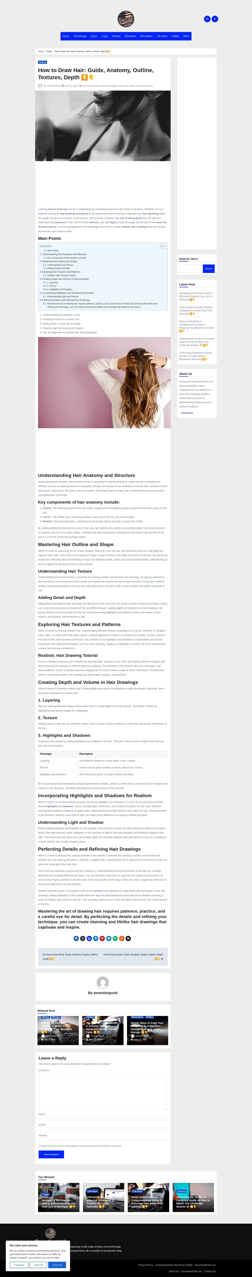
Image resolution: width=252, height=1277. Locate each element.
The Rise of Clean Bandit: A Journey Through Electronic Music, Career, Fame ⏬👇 (102, 1028)
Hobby (175, 36)
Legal (105, 36)
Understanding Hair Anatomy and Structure (64, 254)
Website (43, 1135)
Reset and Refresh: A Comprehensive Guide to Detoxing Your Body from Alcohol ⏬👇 (147, 1202)
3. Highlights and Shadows (59, 289)
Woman (116, 36)
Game (94, 36)
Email (42, 1125)
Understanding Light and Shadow (62, 296)
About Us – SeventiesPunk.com (185, 1271)
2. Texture (51, 286)
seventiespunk (53, 85)
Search (208, 268)
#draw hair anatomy (91, 86)
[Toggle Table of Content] (161, 246)
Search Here (188, 258)
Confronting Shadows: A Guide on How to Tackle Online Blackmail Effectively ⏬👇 (195, 356)
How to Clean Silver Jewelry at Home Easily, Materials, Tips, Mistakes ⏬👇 (56, 1028)
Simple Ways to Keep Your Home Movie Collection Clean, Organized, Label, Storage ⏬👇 (147, 1028)
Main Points (53, 250)
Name (42, 1114)
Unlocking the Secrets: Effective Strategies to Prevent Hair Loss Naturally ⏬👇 (196, 310)
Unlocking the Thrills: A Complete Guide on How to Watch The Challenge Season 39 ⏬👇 (197, 341)
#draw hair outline (126, 86)
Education (130, 36)
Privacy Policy (145, 1265)
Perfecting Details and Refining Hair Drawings (66, 300)
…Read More (186, 413)
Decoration (146, 36)
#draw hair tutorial (144, 86)
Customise (19, 1265)
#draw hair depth (109, 86)
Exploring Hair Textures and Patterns (61, 271)
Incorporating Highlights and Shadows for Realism (68, 293)
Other (186, 36)
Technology (80, 36)
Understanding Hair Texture (60, 265)
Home (66, 36)
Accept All (57, 1265)
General (181, 1191)
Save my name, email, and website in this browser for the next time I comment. (81, 1146)
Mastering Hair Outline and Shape (59, 261)
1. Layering (52, 282)
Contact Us (210, 1271)
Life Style (162, 36)
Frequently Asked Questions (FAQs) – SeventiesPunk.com (185, 1265)
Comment (44, 1070)
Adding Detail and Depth (58, 268)
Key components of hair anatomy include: (66, 258)
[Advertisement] (103, 185)
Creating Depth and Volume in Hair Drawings (65, 279)
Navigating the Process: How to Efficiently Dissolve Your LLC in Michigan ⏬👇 (196, 296)
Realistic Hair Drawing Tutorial (61, 275)
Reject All (38, 1265)
